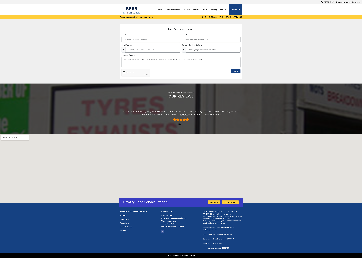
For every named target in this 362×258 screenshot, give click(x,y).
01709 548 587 (328, 2)
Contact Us (235, 10)
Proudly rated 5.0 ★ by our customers (136, 17)
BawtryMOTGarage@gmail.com (349, 2)
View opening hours (169, 221)
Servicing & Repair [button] (217, 10)
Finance (187, 10)
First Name (126, 35)
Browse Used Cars (230, 202)
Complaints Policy (168, 224)
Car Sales (160, 10)
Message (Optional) (129, 55)
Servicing (196, 10)
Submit (236, 71)
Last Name (186, 35)
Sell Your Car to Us (174, 10)
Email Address (127, 45)
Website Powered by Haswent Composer (181, 255)
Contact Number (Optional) (192, 45)
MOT (205, 10)
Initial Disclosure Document (172, 227)
